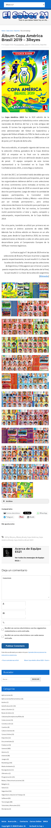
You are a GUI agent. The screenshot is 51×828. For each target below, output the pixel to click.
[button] (9, 290)
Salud (3, 788)
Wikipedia (44, 276)
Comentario (7, 578)
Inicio (4, 821)
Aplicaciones (6, 695)
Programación (7, 777)
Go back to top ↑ (36, 826)
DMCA (45, 821)
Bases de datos (7, 713)
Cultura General (7, 731)
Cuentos (4, 727)
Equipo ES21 (9, 45)
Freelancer (5, 745)
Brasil (24, 537)
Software (5, 798)
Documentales (7, 741)
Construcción (6, 724)
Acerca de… (13, 821)
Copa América (32, 537)
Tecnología (6, 802)
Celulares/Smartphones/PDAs (12, 717)
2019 (6, 537)
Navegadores (6, 770)
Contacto (24, 821)
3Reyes (12, 537)
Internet (4, 756)
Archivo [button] (9, 501)
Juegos (4, 759)
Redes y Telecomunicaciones (11, 780)
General (4, 748)
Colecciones (35, 45)
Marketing (5, 763)
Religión (4, 784)
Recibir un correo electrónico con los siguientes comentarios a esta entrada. (25, 629)
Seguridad (5, 791)
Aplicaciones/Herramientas (11, 699)
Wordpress (5, 809)
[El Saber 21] (25, 20)
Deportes (43, 45)
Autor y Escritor (7, 709)
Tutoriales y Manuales (9, 805)
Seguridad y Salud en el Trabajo (12, 795)
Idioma (4, 752)
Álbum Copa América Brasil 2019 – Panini (36, 660)
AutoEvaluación (7, 706)
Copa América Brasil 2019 (23, 540)
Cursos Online (6, 734)
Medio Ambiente (7, 766)
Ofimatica (5, 773)
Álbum (18, 537)
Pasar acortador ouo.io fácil (10, 660)
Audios (4, 702)
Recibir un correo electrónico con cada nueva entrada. (24, 636)
